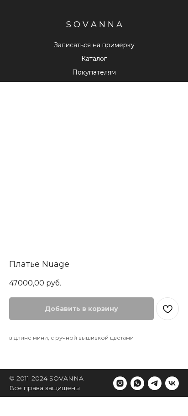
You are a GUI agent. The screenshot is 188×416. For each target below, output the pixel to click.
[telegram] (155, 383)
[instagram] (120, 383)
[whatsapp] (137, 383)
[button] (94, 73)
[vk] (172, 383)
